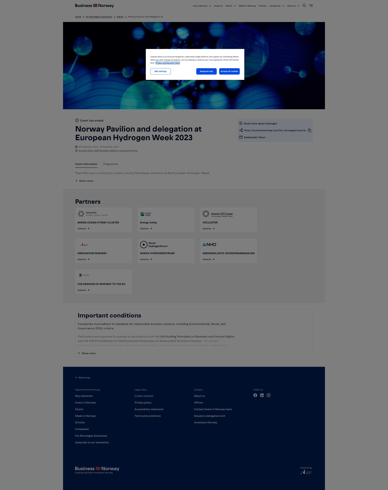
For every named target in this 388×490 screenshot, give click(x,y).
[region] (195, 64)
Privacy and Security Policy (167, 63)
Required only (206, 71)
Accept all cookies (229, 71)
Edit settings (161, 71)
